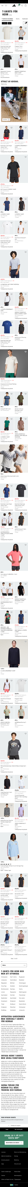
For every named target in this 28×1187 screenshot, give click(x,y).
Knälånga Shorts (3, 1010)
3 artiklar (5, 119)
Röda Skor (13, 1007)
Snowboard (4, 1001)
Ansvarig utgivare (5, 1160)
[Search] (22, 5)
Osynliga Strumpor (12, 989)
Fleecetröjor (22, 995)
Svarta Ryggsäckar (22, 989)
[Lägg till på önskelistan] (11, 28)
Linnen (3, 992)
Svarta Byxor (13, 980)
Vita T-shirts (13, 977)
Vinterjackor (4, 977)
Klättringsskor (23, 992)
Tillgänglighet (17, 1179)
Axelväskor (13, 1010)
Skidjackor (13, 1001)
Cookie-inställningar (6, 1171)
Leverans (3, 1152)
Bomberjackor (5, 989)
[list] (14, 19)
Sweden (16, 1184)
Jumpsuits (4, 980)
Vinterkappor (22, 983)
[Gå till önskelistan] (6, 5)
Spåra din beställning (6, 1156)
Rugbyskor (22, 977)
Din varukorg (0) (18, 1129)
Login (7, 1129)
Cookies (3, 1175)
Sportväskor (4, 995)
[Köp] (14, 6)
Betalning (16, 1160)
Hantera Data (17, 1171)
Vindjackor (4, 1007)
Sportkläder (13, 998)
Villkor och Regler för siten (7, 1179)
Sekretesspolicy (18, 1175)
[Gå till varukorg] (25, 5)
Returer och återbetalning (20, 1152)
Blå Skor (12, 983)
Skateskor (21, 980)
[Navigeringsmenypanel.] (2, 5)
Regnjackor (13, 992)
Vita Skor (12, 995)
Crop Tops (3, 986)
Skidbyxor (12, 1004)
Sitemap (16, 1156)
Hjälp (2, 1163)
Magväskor (4, 983)
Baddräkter (4, 998)
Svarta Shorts (22, 1004)
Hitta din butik (17, 1163)
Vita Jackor (22, 998)
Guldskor (12, 986)
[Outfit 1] (14, 104)
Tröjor (2, 1004)
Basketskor (22, 1001)
